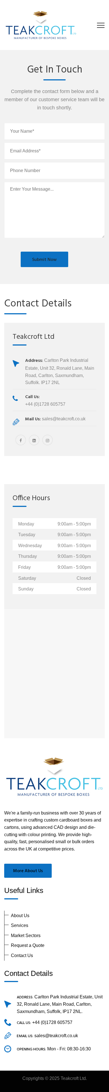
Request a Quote (27, 945)
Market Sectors (26, 935)
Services (19, 925)
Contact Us (22, 955)
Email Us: (25, 1036)
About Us (20, 915)
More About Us (28, 871)
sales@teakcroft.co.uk (56, 1035)
